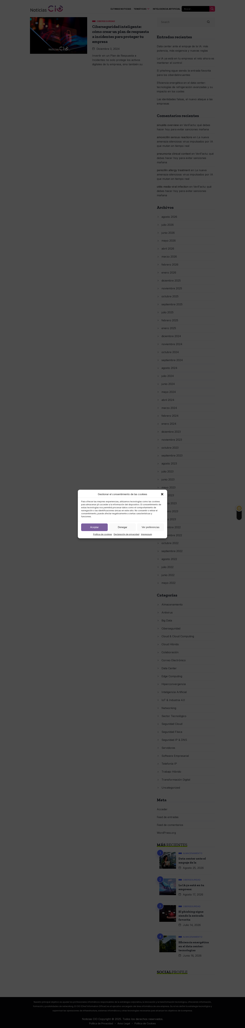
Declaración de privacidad (126, 534)
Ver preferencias (151, 527)
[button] (162, 494)
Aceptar (94, 527)
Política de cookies (102, 534)
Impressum (146, 534)
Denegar (122, 527)
